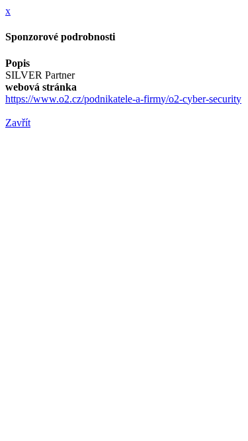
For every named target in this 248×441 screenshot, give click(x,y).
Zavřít (17, 122)
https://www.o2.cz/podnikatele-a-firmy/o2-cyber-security (123, 98)
